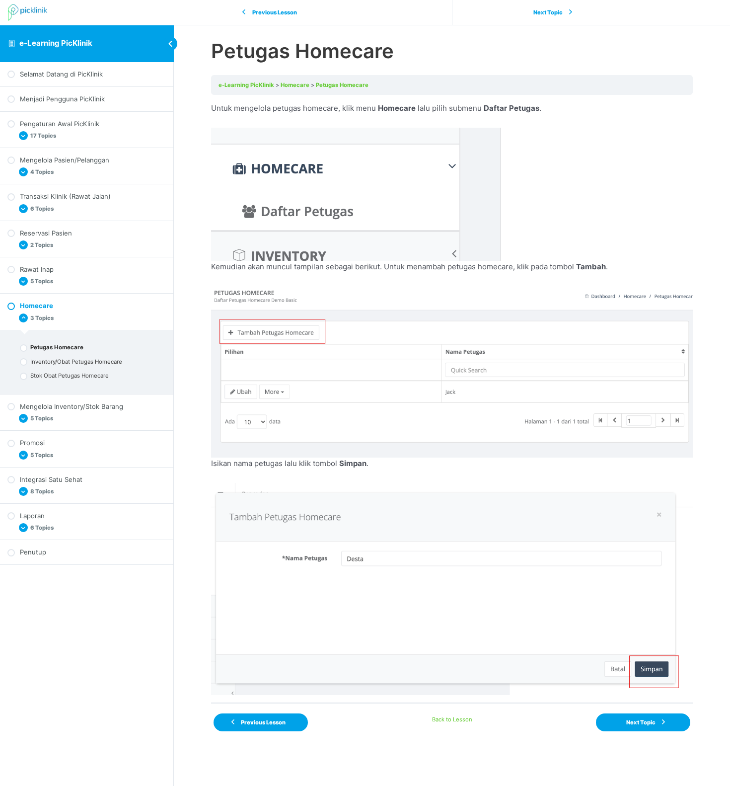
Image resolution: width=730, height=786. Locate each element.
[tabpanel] (452, 398)
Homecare (295, 84)
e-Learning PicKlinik (55, 43)
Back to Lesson (452, 719)
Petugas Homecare (342, 84)
